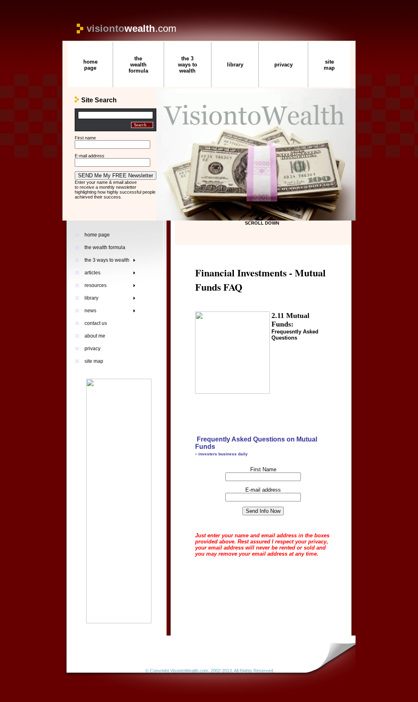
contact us (95, 323)
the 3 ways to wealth (187, 64)
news (90, 310)
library (235, 65)
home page (90, 65)
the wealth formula (138, 64)
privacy (283, 65)
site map (329, 65)
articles (92, 273)
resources (95, 285)
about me (94, 336)
